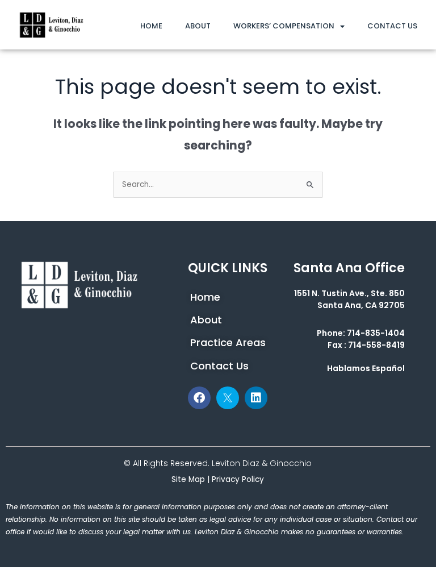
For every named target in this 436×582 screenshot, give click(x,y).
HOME (151, 25)
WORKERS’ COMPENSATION (283, 25)
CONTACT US (392, 25)
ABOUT (198, 25)
